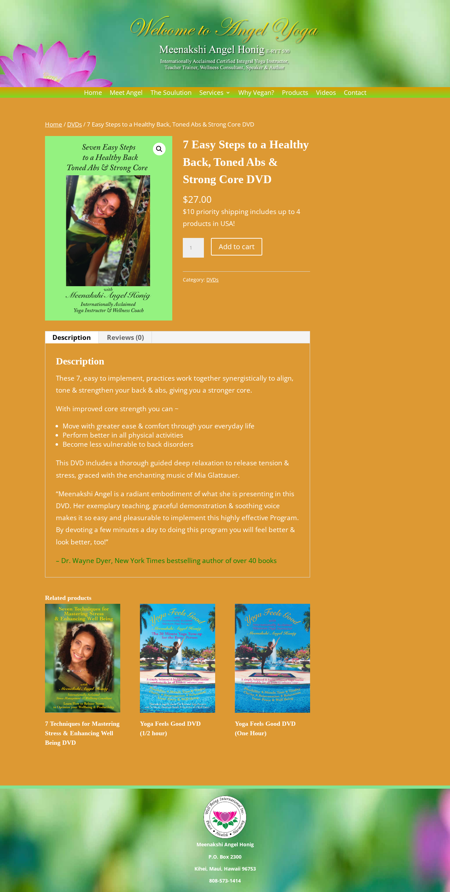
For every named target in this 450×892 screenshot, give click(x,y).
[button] (159, 149)
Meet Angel (126, 93)
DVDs (74, 124)
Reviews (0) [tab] (125, 337)
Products (295, 93)
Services (211, 93)
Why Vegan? (256, 93)
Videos (326, 93)
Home (93, 93)
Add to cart (237, 246)
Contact (355, 93)
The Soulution (171, 93)
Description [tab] (71, 337)
